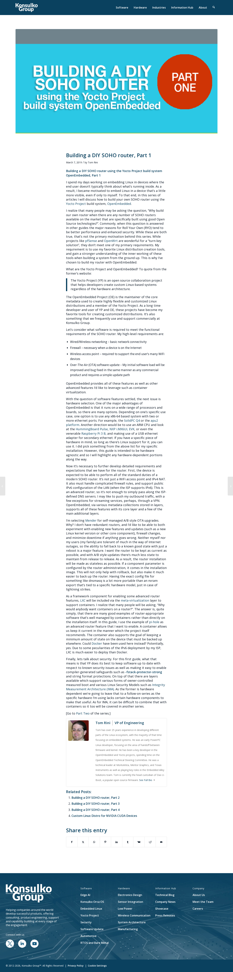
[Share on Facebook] (71, 842)
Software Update (92, 929)
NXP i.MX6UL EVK (122, 429)
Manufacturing (128, 929)
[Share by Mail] (161, 842)
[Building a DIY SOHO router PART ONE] (116, 88)
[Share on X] (83, 842)
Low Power (125, 908)
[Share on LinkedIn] (116, 842)
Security (86, 922)
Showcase (161, 908)
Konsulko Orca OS (92, 902)
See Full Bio (145, 780)
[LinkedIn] (22, 946)
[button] (213, 7)
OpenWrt (111, 241)
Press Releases (165, 915)
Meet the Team (203, 902)
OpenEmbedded (119, 204)
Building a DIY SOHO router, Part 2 (95, 798)
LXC (82, 600)
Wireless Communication (134, 915)
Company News (165, 902)
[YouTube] (34, 946)
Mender (91, 520)
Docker (97, 643)
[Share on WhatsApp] (94, 842)
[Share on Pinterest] (105, 842)
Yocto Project (76, 204)
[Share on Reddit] (150, 842)
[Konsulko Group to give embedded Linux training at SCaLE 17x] (2, 486)
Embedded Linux (91, 908)
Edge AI (85, 895)
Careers (198, 908)
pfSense (91, 241)
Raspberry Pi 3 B (93, 433)
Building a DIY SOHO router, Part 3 (95, 804)
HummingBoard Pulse (92, 429)
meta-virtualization (135, 600)
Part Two (83, 713)
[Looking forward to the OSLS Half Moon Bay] (230, 486)
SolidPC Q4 (132, 420)
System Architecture (132, 922)
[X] (10, 946)
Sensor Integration (130, 902)
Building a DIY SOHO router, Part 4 (95, 810)
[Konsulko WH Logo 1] (27, 7)
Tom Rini (93, 162)
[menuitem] (122, 7)
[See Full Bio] (154, 780)
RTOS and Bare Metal (95, 943)
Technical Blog (164, 895)
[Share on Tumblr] (127, 842)
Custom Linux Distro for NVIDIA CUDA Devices (104, 816)
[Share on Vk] (138, 842)
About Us (199, 895)
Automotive (89, 936)
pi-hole (154, 622)
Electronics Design (130, 895)
